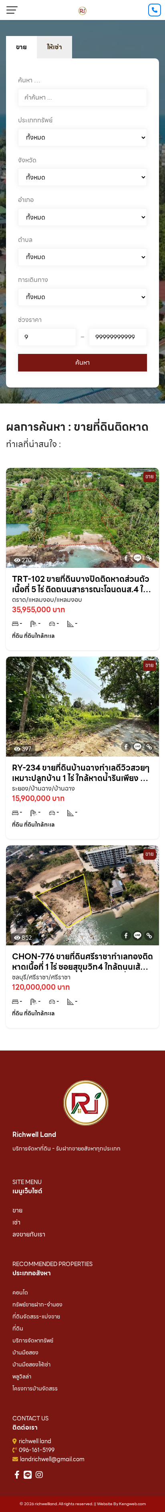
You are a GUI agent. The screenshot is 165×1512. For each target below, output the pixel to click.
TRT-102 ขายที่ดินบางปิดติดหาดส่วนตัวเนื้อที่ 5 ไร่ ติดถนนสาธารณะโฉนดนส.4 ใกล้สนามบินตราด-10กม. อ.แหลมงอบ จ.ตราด (82, 584)
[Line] (138, 558)
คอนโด (20, 1292)
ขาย (17, 1210)
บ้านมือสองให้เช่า (31, 1364)
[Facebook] (126, 558)
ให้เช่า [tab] (54, 47)
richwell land (35, 1441)
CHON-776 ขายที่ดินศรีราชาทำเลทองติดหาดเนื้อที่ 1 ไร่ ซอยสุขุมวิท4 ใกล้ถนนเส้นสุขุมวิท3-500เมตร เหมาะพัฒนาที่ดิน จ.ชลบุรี (82, 961)
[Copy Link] (149, 558)
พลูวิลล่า (21, 1376)
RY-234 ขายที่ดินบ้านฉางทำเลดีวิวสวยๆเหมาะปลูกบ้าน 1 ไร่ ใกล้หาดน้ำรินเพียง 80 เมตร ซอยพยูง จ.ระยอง (81, 773)
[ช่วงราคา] (47, 337)
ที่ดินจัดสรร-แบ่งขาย (36, 1316)
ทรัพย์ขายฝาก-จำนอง (37, 1304)
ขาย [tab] (21, 47)
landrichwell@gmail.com (52, 1459)
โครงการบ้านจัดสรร (35, 1388)
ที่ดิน (17, 1328)
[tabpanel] (82, 222)
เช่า (16, 1222)
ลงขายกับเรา (28, 1234)
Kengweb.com (132, 1504)
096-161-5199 (36, 1450)
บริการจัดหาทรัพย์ (32, 1340)
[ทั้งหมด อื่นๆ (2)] (82, 297)
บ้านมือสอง (25, 1352)
